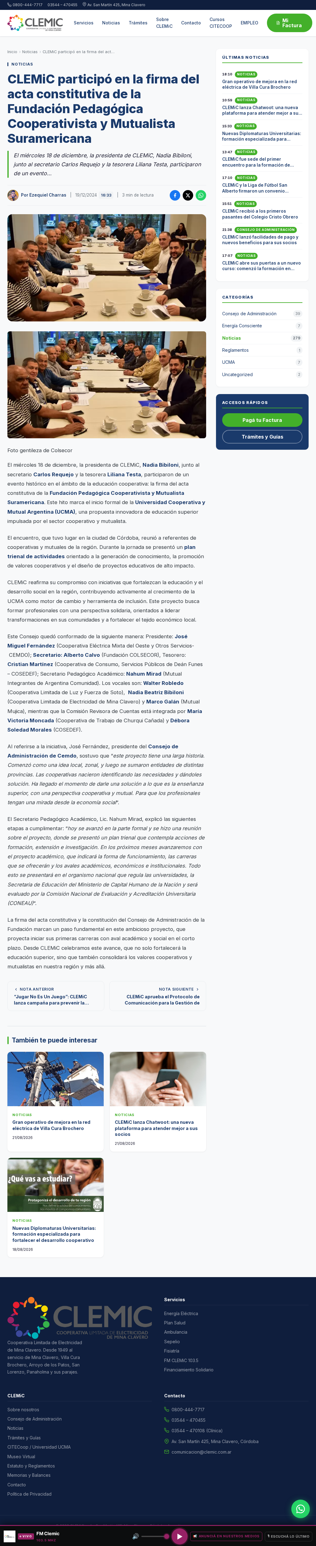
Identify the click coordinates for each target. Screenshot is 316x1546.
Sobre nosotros (23, 1409)
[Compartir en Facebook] (175, 195)
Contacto (191, 22)
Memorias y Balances (29, 1475)
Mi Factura (292, 22)
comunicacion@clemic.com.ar (201, 1452)
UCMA (261, 362)
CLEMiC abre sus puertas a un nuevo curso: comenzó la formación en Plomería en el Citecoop (261, 269)
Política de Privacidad (29, 1494)
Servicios (84, 22)
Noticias (111, 22)
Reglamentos (261, 350)
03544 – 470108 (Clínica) (197, 1430)
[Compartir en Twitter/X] (188, 195)
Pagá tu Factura (262, 420)
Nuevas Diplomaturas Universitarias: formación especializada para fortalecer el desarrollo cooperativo (54, 1234)
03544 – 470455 (62, 4)
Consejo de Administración (266, 230)
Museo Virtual (21, 1456)
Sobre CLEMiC (164, 23)
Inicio (12, 51)
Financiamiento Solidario (189, 1369)
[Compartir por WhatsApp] (201, 195)
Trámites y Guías (262, 437)
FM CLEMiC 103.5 (181, 1360)
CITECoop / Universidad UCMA (39, 1447)
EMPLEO (249, 22)
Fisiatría (171, 1350)
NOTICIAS (22, 64)
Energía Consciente (261, 325)
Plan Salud (174, 1322)
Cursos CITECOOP (221, 23)
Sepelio (172, 1341)
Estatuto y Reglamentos (31, 1465)
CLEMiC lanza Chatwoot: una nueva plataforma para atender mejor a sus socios (156, 1128)
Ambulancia (175, 1332)
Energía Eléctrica (181, 1313)
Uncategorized (261, 374)
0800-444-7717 (28, 4)
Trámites (138, 22)
